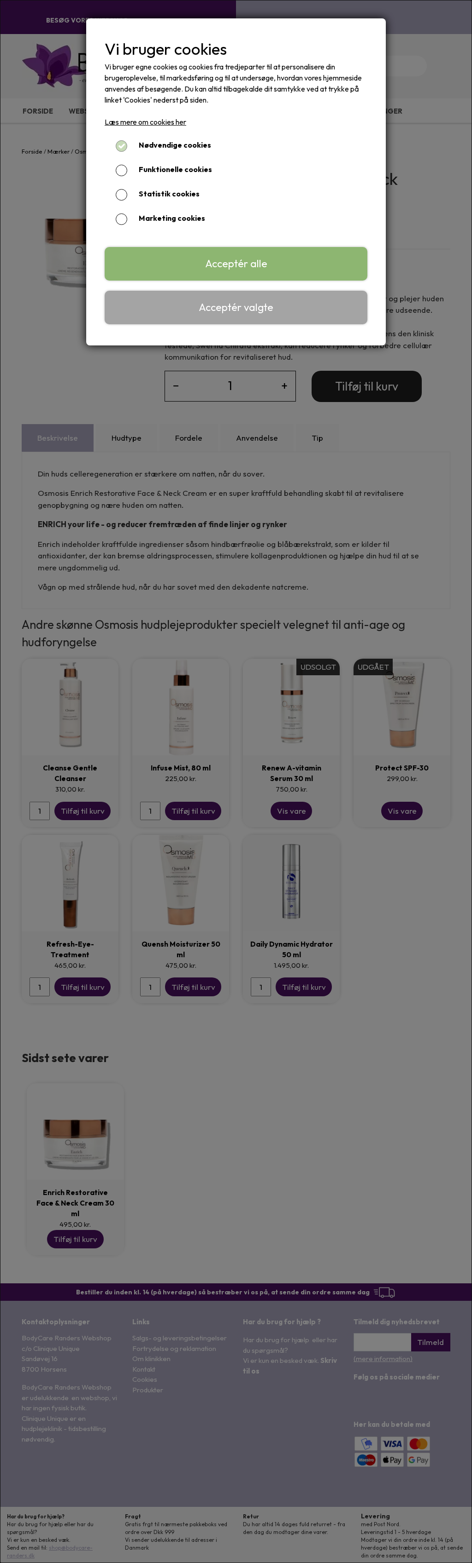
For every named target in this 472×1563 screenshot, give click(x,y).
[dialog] (236, 781)
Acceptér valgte (236, 307)
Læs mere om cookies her (145, 121)
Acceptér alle (236, 263)
